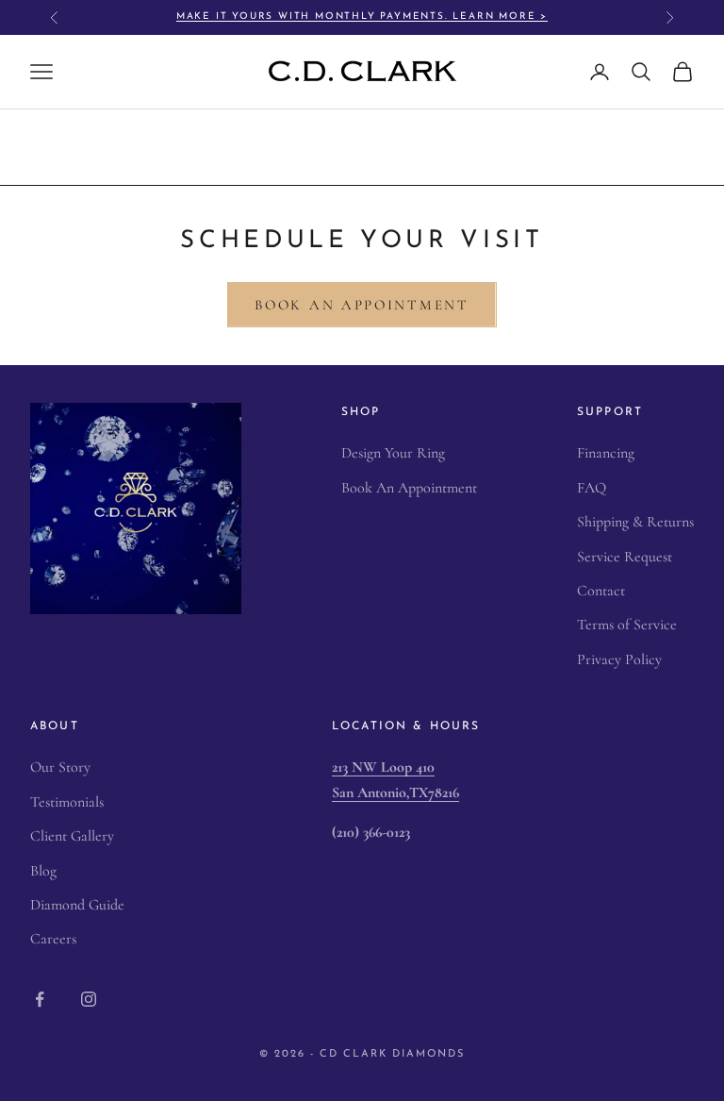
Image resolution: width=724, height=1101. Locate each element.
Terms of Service (627, 624)
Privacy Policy (619, 659)
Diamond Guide (77, 904)
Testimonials (67, 801)
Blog (43, 870)
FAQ (591, 487)
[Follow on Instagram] (88, 999)
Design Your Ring (393, 452)
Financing (605, 452)
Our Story (60, 767)
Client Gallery (72, 835)
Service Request (624, 556)
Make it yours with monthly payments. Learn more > (362, 16)
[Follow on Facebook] (39, 999)
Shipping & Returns (635, 521)
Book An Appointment (362, 304)
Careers (53, 938)
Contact (601, 590)
